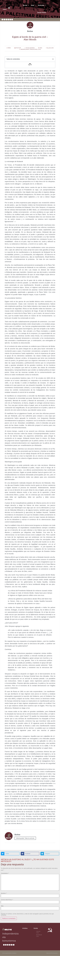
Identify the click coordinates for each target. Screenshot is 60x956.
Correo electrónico (7, 899)
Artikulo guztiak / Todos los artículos (25, 838)
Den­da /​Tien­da (41, 12)
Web (2, 906)
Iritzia (32, 5)
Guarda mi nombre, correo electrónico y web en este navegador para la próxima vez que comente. (27, 914)
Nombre (4, 893)
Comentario (5, 873)
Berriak (25, 5)
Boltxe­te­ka (41, 5)
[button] (53, 59)
